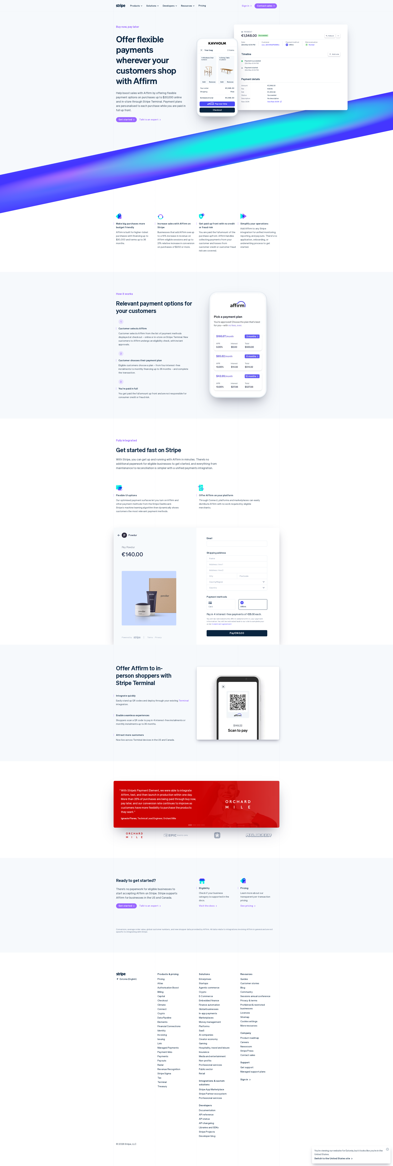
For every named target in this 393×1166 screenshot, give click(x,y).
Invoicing (162, 1034)
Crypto (161, 1013)
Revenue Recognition (169, 1069)
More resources (248, 1025)
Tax (159, 1077)
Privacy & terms (248, 1000)
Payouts (162, 1060)
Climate (162, 1004)
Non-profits (205, 1060)
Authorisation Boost (168, 987)
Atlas (160, 983)
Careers (244, 1042)
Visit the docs (207, 905)
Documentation (207, 1110)
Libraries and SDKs (209, 1127)
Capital (161, 996)
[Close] (387, 1150)
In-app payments (208, 1013)
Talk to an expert (148, 119)
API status (204, 1118)
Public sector (206, 1069)
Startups (203, 983)
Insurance (204, 1051)
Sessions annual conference (255, 996)
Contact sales (264, 5)
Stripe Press (246, 1050)
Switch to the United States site (332, 1158)
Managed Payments (168, 1047)
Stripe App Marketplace (211, 1089)
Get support (246, 1067)
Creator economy (208, 1039)
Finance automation (209, 1004)
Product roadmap (249, 1037)
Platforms (204, 1026)
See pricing (246, 905)
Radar (161, 1064)
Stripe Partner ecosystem (213, 1093)
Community (246, 991)
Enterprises (205, 978)
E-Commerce (206, 996)
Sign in (245, 5)
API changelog (206, 1123)
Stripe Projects (207, 1131)
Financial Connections (169, 1026)
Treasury (162, 1086)
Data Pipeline (164, 1017)
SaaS (201, 1030)
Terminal (184, 700)
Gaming (203, 1043)
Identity (162, 1030)
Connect (162, 1009)
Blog (242, 987)
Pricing (202, 5)
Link (160, 1043)
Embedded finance (209, 1000)
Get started (125, 119)
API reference (206, 1114)
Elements (163, 1021)
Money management (210, 1021)
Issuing (161, 1039)
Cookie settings (248, 1021)
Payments (163, 1056)
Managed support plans (252, 1071)
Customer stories (249, 983)
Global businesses (208, 1009)
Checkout (163, 1000)
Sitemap (244, 1017)
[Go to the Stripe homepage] (119, 974)
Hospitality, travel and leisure (214, 1047)
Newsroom (246, 1046)
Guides (244, 978)
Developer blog (207, 1135)
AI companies (206, 1034)
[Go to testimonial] (190, 825)
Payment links (165, 1051)
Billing (160, 991)
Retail (202, 1073)
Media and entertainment (212, 1056)
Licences (245, 1012)
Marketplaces (206, 1017)
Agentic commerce (209, 987)
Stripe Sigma (164, 1073)
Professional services (210, 1064)
